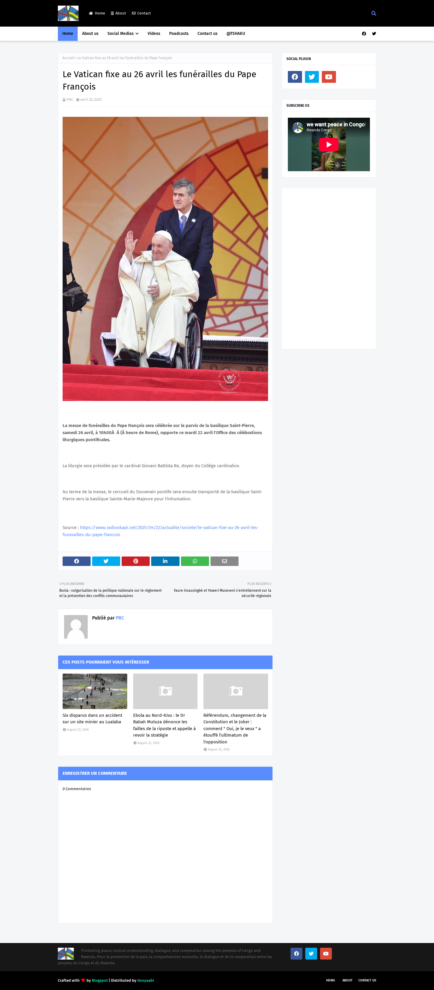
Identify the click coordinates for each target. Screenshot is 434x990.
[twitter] (373, 34)
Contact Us (367, 980)
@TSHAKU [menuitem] (235, 33)
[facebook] (364, 34)
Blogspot (100, 980)
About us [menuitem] (90, 33)
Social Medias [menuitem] (120, 33)
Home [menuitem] (67, 33)
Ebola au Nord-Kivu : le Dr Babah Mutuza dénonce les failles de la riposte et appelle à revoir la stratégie (164, 725)
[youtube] (329, 77)
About (120, 13)
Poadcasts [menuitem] (179, 33)
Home (100, 13)
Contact (144, 13)
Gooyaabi (145, 980)
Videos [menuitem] (154, 33)
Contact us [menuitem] (208, 33)
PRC (69, 99)
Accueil (68, 58)
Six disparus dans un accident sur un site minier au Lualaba (92, 719)
